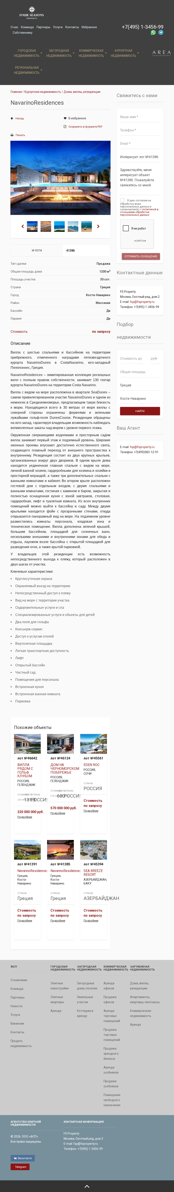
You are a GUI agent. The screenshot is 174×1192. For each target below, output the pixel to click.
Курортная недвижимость (123, 53)
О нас (14, 27)
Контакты (72, 27)
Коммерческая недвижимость (91, 53)
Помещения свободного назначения (112, 1100)
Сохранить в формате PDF (85, 126)
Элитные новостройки (60, 986)
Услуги (58, 27)
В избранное (77, 118)
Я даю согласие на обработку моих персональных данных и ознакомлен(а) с (139, 207)
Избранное (89, 27)
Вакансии (17, 1023)
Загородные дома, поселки (87, 986)
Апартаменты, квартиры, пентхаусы (145, 999)
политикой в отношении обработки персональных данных (139, 212)
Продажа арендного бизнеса (111, 1053)
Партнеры (43, 27)
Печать (20, 135)
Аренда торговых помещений (112, 1016)
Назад (19, 118)
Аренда (56, 1010)
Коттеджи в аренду (85, 1013)
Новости (16, 1006)
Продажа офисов (110, 999)
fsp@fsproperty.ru (142, 302)
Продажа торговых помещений (112, 1035)
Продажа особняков (111, 1083)
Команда (27, 27)
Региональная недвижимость (26, 70)
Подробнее (24, 817)
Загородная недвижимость (59, 53)
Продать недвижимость (21, 1043)
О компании (19, 980)
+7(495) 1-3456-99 (142, 27)
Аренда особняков (111, 1070)
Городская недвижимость (26, 53)
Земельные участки (85, 999)
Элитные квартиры (57, 999)
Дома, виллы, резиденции (139, 986)
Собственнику (22, 32)
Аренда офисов (109, 986)
